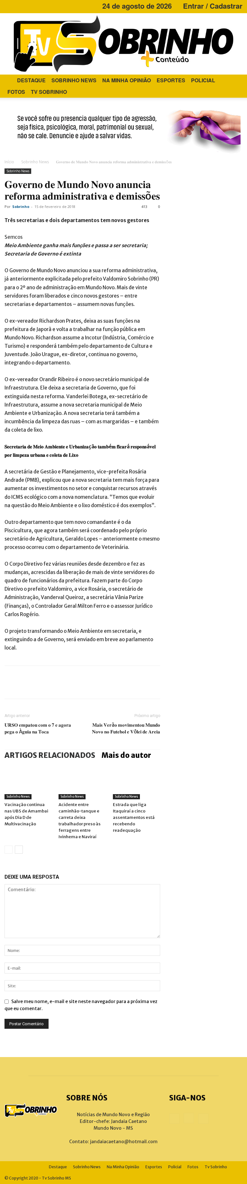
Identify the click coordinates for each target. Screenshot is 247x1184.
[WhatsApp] (72, 682)
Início (9, 162)
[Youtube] (30, 6)
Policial (203, 80)
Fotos (16, 91)
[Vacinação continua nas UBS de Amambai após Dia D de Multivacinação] (28, 783)
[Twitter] (33, 682)
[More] (92, 682)
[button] (234, 80)
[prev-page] (9, 850)
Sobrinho (20, 206)
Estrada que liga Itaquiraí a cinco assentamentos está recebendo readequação (134, 817)
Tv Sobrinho (49, 91)
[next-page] (19, 850)
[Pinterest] (52, 682)
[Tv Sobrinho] (123, 44)
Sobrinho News (73, 80)
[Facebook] (9, 6)
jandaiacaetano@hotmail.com (124, 1141)
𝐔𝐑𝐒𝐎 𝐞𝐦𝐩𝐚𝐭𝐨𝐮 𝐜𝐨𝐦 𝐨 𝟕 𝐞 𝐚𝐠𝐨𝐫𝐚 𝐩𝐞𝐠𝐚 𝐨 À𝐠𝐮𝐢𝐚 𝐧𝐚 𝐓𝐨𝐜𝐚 (38, 728)
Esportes (171, 80)
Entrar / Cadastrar (212, 6)
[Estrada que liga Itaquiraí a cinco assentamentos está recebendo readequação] (136, 783)
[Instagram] (20, 6)
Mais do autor (126, 755)
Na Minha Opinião (126, 80)
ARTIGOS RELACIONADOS (50, 755)
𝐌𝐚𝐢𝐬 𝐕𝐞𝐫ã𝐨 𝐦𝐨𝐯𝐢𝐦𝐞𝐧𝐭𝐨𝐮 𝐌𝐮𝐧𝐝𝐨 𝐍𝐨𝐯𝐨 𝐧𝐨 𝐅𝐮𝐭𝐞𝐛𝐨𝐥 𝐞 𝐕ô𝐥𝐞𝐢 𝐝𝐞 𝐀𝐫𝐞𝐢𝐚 (126, 728)
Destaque (31, 80)
